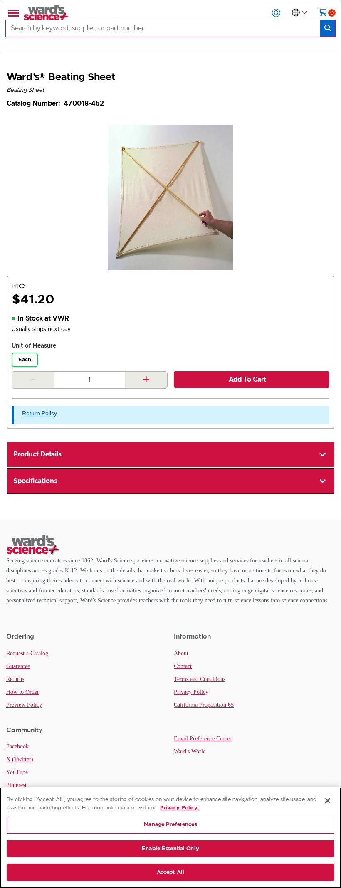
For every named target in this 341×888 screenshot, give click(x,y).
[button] (276, 13)
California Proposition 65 (204, 705)
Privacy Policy (191, 692)
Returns (15, 679)
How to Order (22, 692)
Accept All (170, 872)
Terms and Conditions (199, 679)
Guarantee (18, 666)
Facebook (17, 746)
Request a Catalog (27, 653)
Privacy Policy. (179, 808)
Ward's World (190, 751)
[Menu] (12, 12)
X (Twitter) (19, 759)
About (181, 653)
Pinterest (16, 785)
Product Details (37, 454)
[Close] (328, 801)
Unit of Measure (34, 346)
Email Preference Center (203, 738)
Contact (183, 666)
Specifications (35, 481)
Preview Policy (24, 705)
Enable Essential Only (170, 848)
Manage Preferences (170, 824)
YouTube (17, 772)
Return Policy (39, 413)
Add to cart (247, 379)
